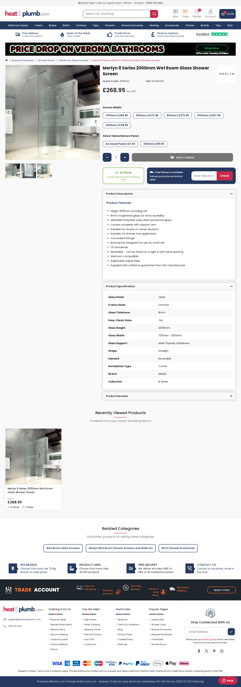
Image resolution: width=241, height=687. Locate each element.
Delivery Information (61, 624)
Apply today (222, 590)
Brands (205, 25)
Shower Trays (158, 624)
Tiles (218, 25)
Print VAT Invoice (92, 634)
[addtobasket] (182, 157)
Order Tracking (92, 624)
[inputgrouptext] (154, 14)
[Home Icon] (6, 60)
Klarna (54, 649)
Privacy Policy (125, 634)
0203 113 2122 (154, 3)
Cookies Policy (125, 639)
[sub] (107, 157)
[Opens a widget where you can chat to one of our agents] (227, 680)
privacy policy (209, 639)
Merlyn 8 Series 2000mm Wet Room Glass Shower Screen (30, 490)
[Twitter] (206, 651)
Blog (120, 629)
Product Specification (120, 286)
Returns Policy (57, 629)
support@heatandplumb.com (24, 619)
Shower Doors (46, 60)
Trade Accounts (59, 639)
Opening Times (92, 629)
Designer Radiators (161, 634)
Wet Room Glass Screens (73, 60)
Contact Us (90, 644)
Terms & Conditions (128, 624)
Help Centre (90, 619)
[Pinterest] (214, 651)
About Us (122, 619)
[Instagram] (221, 651)
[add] (124, 157)
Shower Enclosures (23, 60)
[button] (210, 13)
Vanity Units (157, 619)
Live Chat (89, 639)
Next (96, 112)
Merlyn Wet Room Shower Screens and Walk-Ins (121, 548)
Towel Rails (157, 639)
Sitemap (122, 644)
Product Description (119, 193)
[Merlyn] (227, 74)
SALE (230, 25)
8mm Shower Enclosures (178, 548)
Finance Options (59, 644)
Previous (8, 112)
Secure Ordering (59, 634)
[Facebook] (199, 651)
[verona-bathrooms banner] (120, 49)
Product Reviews (117, 396)
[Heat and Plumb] (27, 14)
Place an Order (58, 619)
